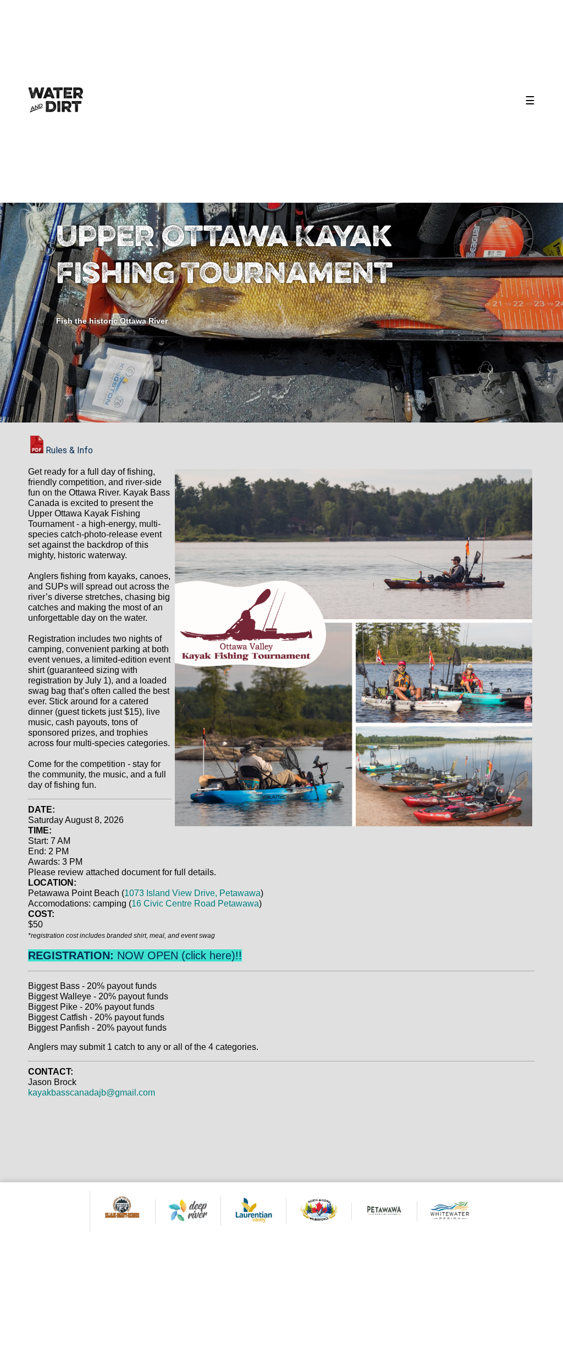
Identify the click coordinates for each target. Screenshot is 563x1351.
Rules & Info (69, 450)
